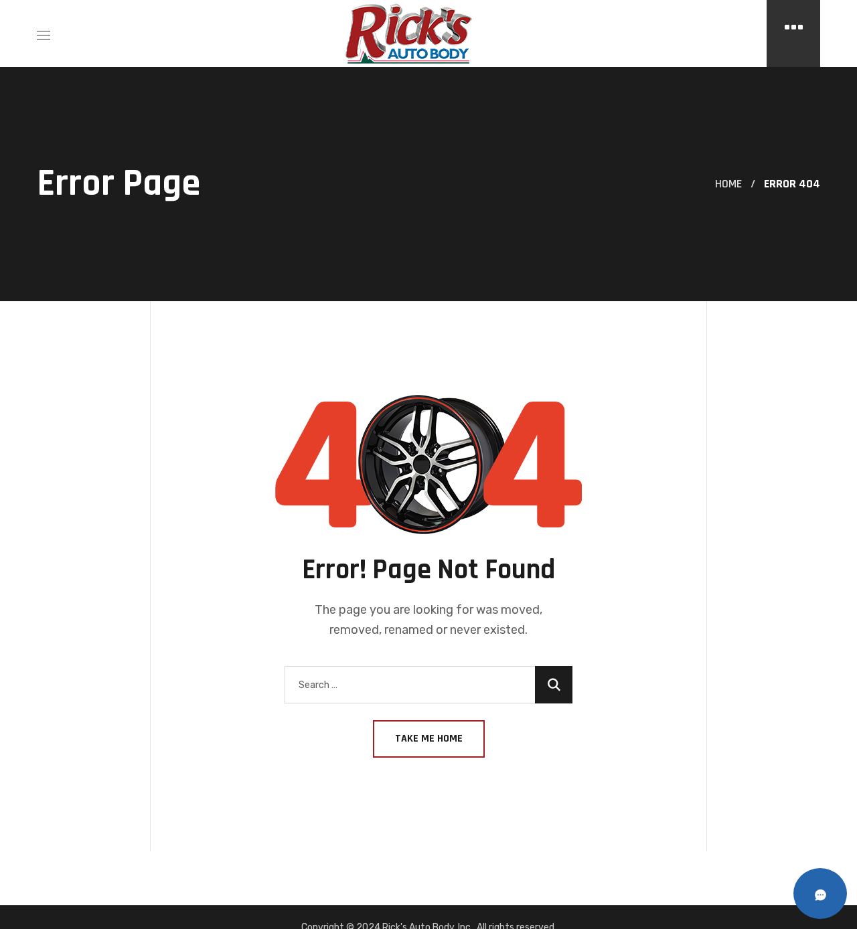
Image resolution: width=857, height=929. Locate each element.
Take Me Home (429, 739)
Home (728, 183)
